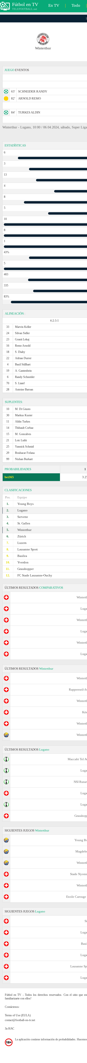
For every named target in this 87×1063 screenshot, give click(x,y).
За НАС (9, 1028)
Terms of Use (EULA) (18, 1015)
